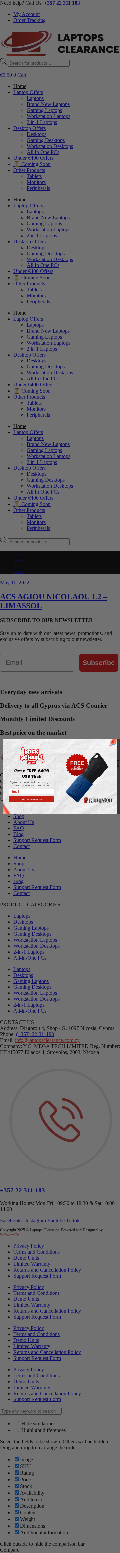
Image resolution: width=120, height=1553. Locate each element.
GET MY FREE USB (31, 799)
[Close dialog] (113, 742)
